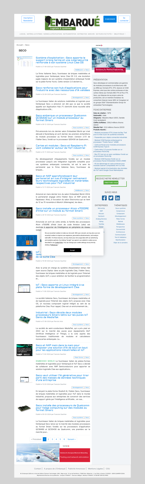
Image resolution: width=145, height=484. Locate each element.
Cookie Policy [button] (59, 242)
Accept (72, 250)
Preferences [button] (54, 245)
